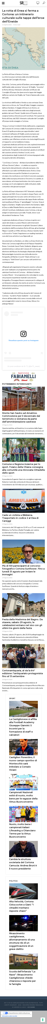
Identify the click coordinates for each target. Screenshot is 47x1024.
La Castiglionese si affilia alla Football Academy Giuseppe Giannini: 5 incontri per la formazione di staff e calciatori (23, 727)
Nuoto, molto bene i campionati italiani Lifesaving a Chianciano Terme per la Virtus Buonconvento (22, 830)
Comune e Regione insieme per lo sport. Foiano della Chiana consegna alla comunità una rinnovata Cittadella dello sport (23, 468)
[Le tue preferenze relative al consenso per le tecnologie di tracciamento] (42, 1019)
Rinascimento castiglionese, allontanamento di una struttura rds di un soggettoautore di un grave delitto (22, 941)
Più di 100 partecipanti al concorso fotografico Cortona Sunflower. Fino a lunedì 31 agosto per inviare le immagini (23, 570)
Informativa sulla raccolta (9, 1016)
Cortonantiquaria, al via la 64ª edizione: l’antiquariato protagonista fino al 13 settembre (22, 673)
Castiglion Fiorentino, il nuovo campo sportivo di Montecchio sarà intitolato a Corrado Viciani (23, 763)
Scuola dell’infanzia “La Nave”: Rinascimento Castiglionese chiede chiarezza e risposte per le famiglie (22, 977)
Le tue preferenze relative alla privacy (19, 1013)
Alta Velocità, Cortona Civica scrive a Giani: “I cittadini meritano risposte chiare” (21, 906)
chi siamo (31, 1007)
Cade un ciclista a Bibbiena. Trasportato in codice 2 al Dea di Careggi (20, 518)
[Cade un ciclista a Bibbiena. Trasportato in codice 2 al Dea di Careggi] (23, 501)
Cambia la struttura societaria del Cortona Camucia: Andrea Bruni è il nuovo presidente (23, 864)
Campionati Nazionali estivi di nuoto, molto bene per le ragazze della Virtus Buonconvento (23, 797)
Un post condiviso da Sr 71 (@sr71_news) (23, 366)
